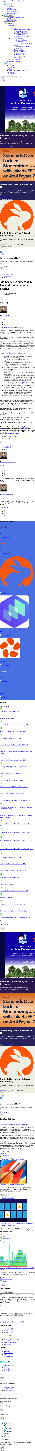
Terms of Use (7, 1369)
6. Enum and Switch (20, 51)
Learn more (3, 507)
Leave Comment (8, 1292)
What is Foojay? (8, 1351)
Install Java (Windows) (20, 31)
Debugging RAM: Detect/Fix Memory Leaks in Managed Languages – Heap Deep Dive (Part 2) (16, 1224)
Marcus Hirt (3, 1153)
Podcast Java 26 (8, 1329)
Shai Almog (3, 1236)
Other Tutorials (15, 59)
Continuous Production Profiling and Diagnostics (14, 1124)
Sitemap (6, 1367)
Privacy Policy (8, 1370)
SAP (1, 428)
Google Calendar (8, 1389)
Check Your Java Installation (22, 29)
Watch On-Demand (5, 197)
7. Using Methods (19, 53)
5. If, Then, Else (19, 48)
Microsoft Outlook (9, 1387)
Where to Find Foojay (10, 1342)
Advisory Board (8, 1356)
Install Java (14, 28)
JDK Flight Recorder (18, 1159)
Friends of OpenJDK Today (11, 1339)
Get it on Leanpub (5, 147)
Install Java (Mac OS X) (21, 33)
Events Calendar (8, 1341)
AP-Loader (10, 353)
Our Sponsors (7, 1344)
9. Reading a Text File (20, 54)
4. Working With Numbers (21, 46)
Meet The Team (8, 1353)
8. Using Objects (19, 50)
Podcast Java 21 (8, 1332)
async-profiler (8, 327)
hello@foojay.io (8, 1365)
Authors (6, 1354)
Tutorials (4, 1242)
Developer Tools (8, 274)
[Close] (2, 928)
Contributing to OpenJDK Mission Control (12, 1184)
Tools (5, 277)
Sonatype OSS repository (25, 382)
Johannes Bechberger (6, 1279)
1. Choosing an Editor (20, 40)
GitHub (31, 330)
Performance (7, 276)
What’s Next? (18, 58)
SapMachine (25, 427)
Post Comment (18, 1315)
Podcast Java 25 (8, 1330)
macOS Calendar (8, 1390)
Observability (6, 1159)
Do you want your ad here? (17, 244)
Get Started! (3, 244)
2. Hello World (18, 41)
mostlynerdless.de (15, 433)
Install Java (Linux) (19, 34)
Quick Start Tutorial (16, 38)
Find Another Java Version (21, 36)
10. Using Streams (19, 56)
